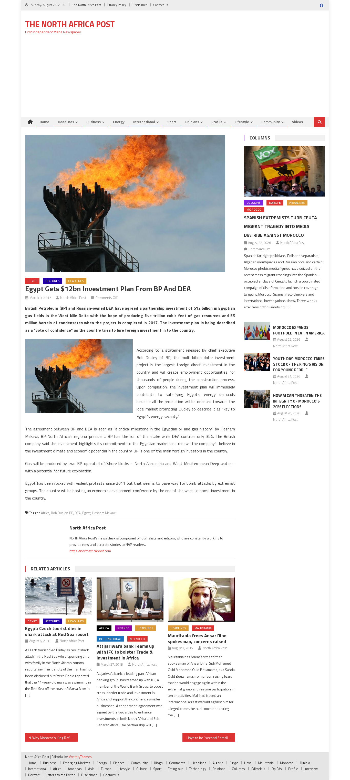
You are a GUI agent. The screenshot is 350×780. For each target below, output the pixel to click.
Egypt (32, 280)
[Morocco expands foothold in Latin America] (257, 331)
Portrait (33, 774)
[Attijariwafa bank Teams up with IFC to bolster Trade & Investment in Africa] (130, 599)
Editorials (258, 768)
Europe (275, 202)
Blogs (158, 762)
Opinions (192, 121)
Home (44, 121)
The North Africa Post (86, 4)
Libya (248, 762)
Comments (177, 762)
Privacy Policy (116, 4)
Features (52, 280)
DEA (78, 512)
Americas (75, 768)
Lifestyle (242, 121)
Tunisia (305, 762)
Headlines (66, 121)
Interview (311, 768)
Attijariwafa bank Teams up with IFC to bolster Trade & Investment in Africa (125, 652)
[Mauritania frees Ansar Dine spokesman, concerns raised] (201, 599)
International (144, 121)
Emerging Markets (76, 762)
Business (93, 121)
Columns (260, 137)
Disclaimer (139, 4)
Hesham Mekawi (104, 512)
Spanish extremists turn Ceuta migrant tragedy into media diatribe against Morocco (280, 226)
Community (270, 121)
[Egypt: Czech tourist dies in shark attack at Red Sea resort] (58, 596)
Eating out (175, 768)
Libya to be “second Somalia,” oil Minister (211, 737)
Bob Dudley (59, 512)
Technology (197, 768)
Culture (141, 768)
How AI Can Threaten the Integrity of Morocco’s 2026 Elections (297, 401)
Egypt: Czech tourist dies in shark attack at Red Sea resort (57, 631)
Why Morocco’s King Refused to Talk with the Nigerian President (55, 737)
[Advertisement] (175, 78)
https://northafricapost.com (90, 551)
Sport (172, 121)
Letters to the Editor (60, 774)
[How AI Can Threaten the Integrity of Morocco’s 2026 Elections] (257, 399)
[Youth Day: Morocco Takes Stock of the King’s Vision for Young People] (257, 362)
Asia (91, 768)
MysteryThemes (80, 756)
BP (71, 512)
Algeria (218, 762)
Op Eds (277, 768)
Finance (123, 628)
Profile (216, 121)
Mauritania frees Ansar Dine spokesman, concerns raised (197, 638)
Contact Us (160, 4)
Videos (297, 121)
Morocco (137, 638)
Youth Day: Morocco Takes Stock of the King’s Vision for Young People (299, 364)
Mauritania (203, 628)
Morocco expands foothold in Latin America (299, 330)
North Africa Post (73, 297)
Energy (119, 121)
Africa (45, 512)
